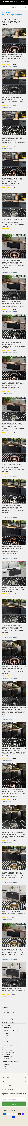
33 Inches (6, 1035)
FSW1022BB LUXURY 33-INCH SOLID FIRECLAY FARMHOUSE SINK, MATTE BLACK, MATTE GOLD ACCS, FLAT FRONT (13, 913)
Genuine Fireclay (8, 1019)
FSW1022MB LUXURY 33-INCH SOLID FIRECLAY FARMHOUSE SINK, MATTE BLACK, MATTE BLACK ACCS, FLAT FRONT (13, 990)
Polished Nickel (7, 1050)
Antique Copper (7, 1056)
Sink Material (7, 1016)
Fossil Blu (11, 1111)
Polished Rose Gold (8, 1052)
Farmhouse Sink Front (10, 1061)
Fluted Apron (7, 1067)
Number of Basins (8, 1022)
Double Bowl (7, 1027)
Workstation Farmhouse (9, 1013)
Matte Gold (6, 1054)
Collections (9, 12)
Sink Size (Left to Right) (10, 1030)
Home (3, 12)
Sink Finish (6, 1039)
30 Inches (6, 1033)
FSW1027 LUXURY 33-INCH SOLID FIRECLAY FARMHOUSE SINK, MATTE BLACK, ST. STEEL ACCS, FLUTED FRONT (13, 589)
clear (24, 1038)
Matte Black (6, 1042)
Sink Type (5, 1007)
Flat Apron (6, 1064)
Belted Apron (7, 1069)
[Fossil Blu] (14, 7)
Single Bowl (6, 1025)
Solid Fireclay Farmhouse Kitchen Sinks (12, 14)
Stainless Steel (7, 1048)
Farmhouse (6, 1011)
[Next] (17, 1002)
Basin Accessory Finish (10, 1045)
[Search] (5, 7)
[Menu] (2, 7)
